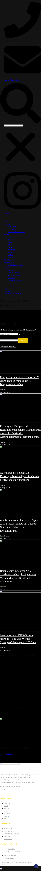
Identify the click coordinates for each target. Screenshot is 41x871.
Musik (10, 244)
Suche (2, 125)
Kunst (10, 242)
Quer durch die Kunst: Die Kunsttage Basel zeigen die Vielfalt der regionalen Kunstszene (19, 476)
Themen (6, 234)
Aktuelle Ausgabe (9, 260)
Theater (10, 239)
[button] (20, 103)
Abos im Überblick (14, 273)
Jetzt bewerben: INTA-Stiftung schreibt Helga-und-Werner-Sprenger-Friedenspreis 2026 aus (18, 639)
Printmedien (8, 224)
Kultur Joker (12, 227)
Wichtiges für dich (9, 267)
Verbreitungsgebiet (14, 275)
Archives (7, 291)
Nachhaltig (11, 250)
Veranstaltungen (9, 262)
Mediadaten (11, 270)
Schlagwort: (12, 294)
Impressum (11, 278)
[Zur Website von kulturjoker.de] (20, 361)
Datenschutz (8, 839)
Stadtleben (11, 257)
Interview (11, 237)
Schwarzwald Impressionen (16, 232)
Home (6, 221)
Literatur (10, 247)
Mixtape (10, 252)
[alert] (20, 684)
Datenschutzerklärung (15, 280)
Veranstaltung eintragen (15, 265)
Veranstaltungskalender (11, 834)
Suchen (2, 336)
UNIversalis (12, 229)
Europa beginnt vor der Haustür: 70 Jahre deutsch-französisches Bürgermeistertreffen (19, 381)
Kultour (10, 255)
